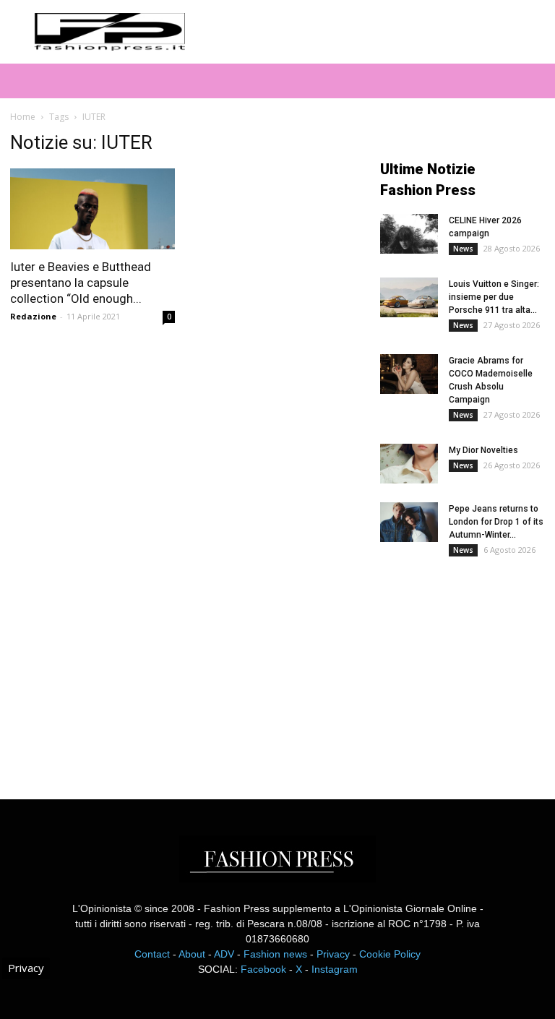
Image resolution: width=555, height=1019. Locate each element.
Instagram (334, 969)
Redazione (33, 316)
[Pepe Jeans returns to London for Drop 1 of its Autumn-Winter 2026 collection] (409, 522)
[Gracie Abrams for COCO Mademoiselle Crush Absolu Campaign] (409, 374)
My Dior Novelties (483, 450)
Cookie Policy (390, 954)
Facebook (263, 969)
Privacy (333, 954)
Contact (152, 954)
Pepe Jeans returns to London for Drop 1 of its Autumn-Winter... (496, 522)
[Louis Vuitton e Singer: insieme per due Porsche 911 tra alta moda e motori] (409, 297)
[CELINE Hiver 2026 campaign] (409, 234)
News (463, 249)
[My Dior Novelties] (409, 463)
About (191, 954)
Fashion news (275, 954)
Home (22, 117)
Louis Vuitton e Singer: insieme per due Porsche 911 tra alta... (494, 297)
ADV (224, 954)
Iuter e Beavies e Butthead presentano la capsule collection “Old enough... (80, 282)
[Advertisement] (467, 667)
